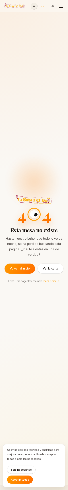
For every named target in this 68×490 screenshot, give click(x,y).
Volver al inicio (20, 268)
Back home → (52, 281)
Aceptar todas (20, 479)
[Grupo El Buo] (15, 6)
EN (52, 6)
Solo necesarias (21, 469)
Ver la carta (50, 268)
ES (42, 6)
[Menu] (60, 6)
